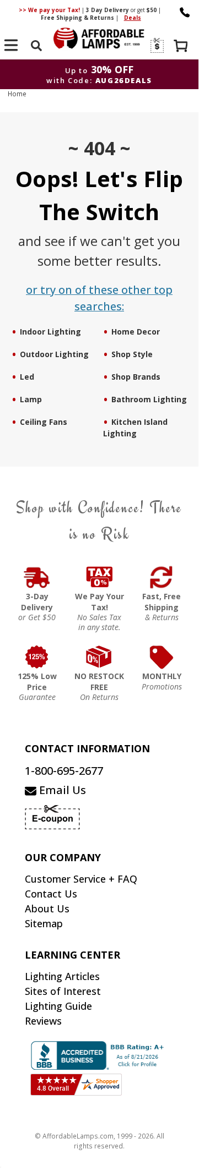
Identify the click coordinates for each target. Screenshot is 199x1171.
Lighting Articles (62, 976)
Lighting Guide (58, 1006)
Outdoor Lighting (54, 354)
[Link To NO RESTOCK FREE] (99, 657)
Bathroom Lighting (149, 399)
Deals (132, 17)
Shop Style (132, 354)
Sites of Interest (63, 991)
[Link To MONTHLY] (162, 657)
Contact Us (51, 893)
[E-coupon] (156, 45)
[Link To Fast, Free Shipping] (161, 577)
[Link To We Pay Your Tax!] (99, 577)
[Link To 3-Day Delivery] (37, 577)
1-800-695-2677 (64, 770)
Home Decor (135, 331)
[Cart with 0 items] (182, 47)
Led (27, 376)
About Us (47, 908)
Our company (63, 857)
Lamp (31, 399)
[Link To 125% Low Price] (37, 657)
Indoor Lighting (50, 331)
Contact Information (87, 748)
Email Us (61, 790)
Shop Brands (135, 376)
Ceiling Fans (43, 422)
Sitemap (44, 923)
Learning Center (72, 954)
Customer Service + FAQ (81, 878)
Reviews (43, 1020)
